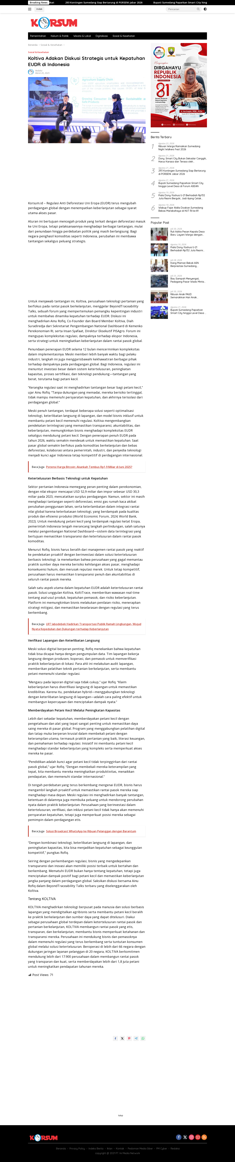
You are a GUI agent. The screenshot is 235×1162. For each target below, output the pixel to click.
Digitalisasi (102, 36)
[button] (198, 9)
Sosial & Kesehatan (124, 36)
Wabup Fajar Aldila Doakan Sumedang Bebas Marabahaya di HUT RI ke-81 (180, 209)
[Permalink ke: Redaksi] (31, 71)
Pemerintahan (38, 36)
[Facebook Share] (115, 1038)
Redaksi (38, 70)
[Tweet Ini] (122, 1038)
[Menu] (30, 9)
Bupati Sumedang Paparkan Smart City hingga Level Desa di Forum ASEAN (169, 2)
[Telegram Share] (136, 1038)
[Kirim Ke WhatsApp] (143, 1038)
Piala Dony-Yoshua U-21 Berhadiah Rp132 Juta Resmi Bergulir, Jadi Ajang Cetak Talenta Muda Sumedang (181, 197)
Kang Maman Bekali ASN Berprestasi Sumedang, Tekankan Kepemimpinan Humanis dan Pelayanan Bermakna (185, 264)
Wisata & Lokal (82, 36)
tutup (120, 1115)
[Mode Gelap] (205, 9)
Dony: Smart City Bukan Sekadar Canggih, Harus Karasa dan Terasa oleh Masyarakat (182, 160)
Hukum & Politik (60, 36)
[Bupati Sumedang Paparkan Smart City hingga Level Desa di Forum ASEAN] (159, 312)
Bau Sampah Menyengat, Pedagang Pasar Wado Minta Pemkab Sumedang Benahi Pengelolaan (187, 280)
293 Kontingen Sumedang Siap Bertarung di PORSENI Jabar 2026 (75, 2)
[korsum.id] (54, 22)
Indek (39, 9)
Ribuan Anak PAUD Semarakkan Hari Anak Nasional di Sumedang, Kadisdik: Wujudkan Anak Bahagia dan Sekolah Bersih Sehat (186, 296)
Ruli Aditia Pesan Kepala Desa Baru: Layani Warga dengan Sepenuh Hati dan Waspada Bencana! (187, 233)
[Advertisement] (87, 173)
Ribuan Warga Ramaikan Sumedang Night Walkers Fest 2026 (179, 148)
